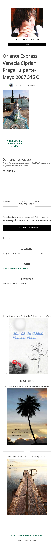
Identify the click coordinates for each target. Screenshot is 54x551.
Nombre (8, 201)
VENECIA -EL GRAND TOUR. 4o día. (14, 143)
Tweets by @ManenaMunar (16, 268)
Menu (27, 44)
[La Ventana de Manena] (27, 36)
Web (37, 201)
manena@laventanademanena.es (27, 535)
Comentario (10, 171)
